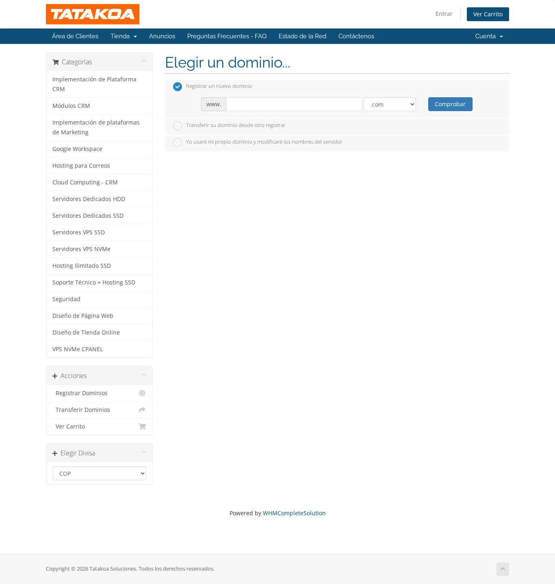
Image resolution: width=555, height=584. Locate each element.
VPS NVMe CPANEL (77, 349)
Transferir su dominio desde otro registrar (236, 125)
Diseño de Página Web (82, 315)
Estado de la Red (302, 36)
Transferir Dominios (81, 409)
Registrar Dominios (80, 393)
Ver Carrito (488, 14)
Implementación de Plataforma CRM (94, 84)
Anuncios (162, 36)
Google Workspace (77, 149)
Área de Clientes (75, 36)
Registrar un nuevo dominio (219, 86)
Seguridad (66, 299)
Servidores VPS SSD (78, 232)
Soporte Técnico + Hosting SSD (93, 282)
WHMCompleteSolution (294, 513)
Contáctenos (356, 36)
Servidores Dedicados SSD (88, 215)
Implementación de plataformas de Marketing (96, 127)
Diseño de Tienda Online (86, 332)
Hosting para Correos (81, 165)
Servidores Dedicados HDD (88, 199)
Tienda (122, 36)
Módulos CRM (71, 105)
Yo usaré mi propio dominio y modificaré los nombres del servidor (264, 142)
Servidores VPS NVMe (81, 249)
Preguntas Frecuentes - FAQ (227, 36)
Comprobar (450, 104)
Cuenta (487, 36)
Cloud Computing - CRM (85, 182)
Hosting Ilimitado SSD (81, 265)
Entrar (444, 13)
